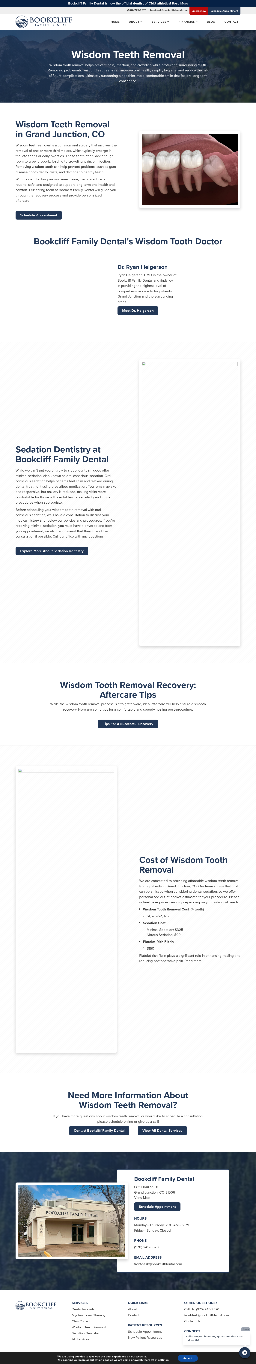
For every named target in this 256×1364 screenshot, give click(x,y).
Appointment (224, 11)
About (134, 22)
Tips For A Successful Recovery (128, 724)
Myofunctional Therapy (88, 1315)
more (198, 961)
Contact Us (192, 1321)
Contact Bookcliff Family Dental (99, 1130)
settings (163, 1359)
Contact (232, 22)
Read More (180, 3)
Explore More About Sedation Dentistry (52, 551)
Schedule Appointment (38, 215)
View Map (142, 1197)
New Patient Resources (145, 1337)
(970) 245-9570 (136, 10)
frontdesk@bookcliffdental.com (169, 10)
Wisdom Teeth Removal (89, 1327)
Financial (187, 22)
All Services (80, 1339)
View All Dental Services (162, 1130)
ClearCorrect (81, 1321)
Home (115, 22)
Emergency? (199, 11)
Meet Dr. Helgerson (138, 310)
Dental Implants (83, 1309)
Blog (211, 22)
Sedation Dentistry (85, 1333)
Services (159, 22)
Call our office (63, 536)
